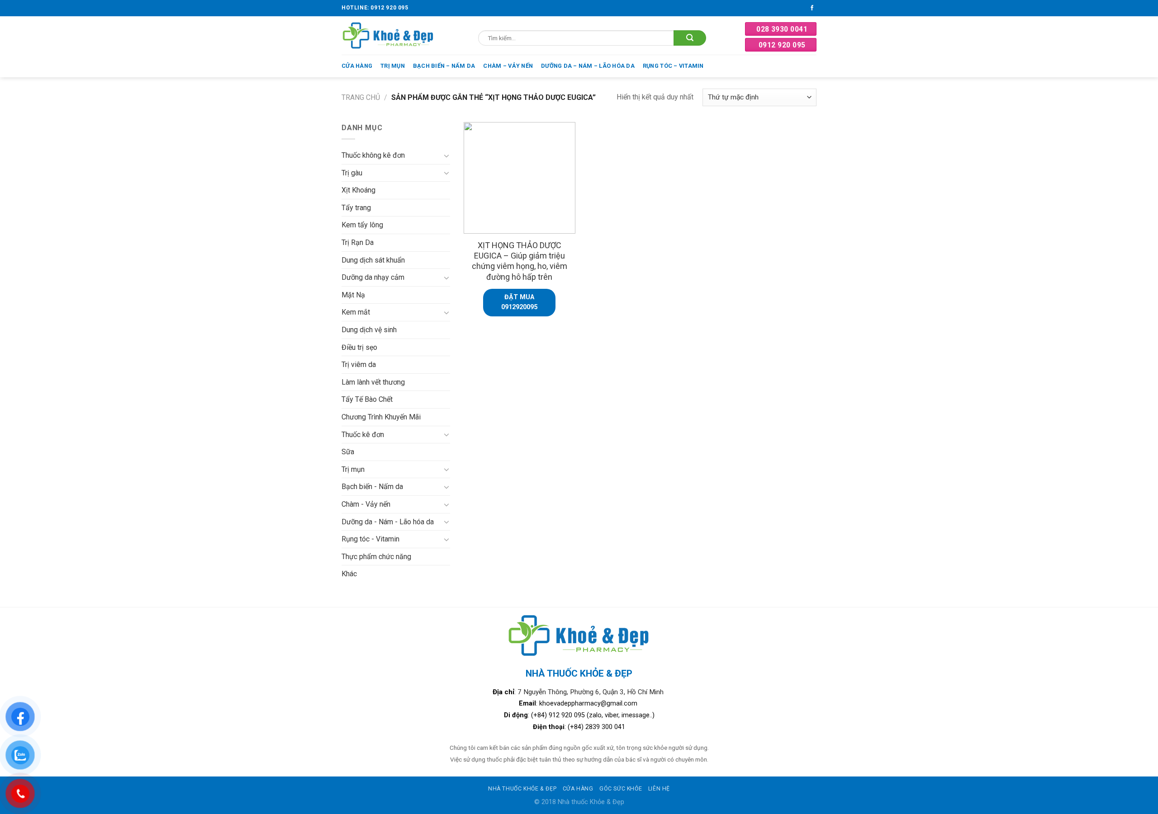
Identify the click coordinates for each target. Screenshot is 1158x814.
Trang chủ (361, 97)
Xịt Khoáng (358, 190)
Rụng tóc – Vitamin (673, 65)
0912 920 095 (782, 45)
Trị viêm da (359, 364)
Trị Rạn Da (358, 242)
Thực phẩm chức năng (376, 556)
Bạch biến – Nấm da (444, 65)
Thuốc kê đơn (363, 434)
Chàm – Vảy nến (508, 65)
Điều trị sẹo (359, 347)
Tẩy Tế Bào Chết (367, 399)
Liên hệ (659, 789)
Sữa (348, 451)
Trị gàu (352, 173)
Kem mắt (356, 312)
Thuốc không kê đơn (373, 155)
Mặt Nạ (353, 295)
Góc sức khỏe (620, 789)
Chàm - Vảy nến (366, 504)
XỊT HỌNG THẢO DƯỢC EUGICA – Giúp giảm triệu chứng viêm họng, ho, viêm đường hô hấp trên (519, 261)
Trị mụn (392, 65)
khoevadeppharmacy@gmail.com (589, 703)
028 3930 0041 (781, 29)
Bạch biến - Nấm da (372, 486)
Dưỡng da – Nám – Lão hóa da (588, 65)
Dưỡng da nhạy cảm (373, 277)
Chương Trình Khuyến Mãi (381, 417)
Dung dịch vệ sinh (369, 329)
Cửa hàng (357, 65)
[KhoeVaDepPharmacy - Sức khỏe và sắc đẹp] (388, 35)
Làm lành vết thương (373, 382)
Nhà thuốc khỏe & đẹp (522, 789)
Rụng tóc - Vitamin (370, 539)
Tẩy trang (356, 207)
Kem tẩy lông (362, 225)
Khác (349, 573)
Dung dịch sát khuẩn (373, 260)
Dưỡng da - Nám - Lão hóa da (388, 522)
